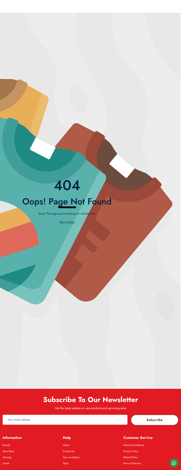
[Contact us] (174, 463)
